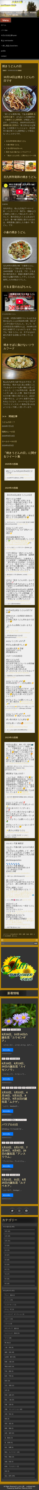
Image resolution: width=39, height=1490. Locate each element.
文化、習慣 (8, 1385)
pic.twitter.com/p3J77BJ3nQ (17, 673)
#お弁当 (18, 911)
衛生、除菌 (8, 1447)
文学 (6, 1390)
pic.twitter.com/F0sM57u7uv (22, 704)
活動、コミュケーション (12, 1409)
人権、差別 (8, 1347)
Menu (5, 20)
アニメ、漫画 (9, 1295)
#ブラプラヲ (13, 893)
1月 (3, 1143)
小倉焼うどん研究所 (13, 120)
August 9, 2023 (21, 770)
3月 (7, 1088)
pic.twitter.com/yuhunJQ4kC (17, 832)
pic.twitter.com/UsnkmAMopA (18, 633)
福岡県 (30, 114)
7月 (3, 1175)
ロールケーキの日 (9, 441)
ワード (7, 1338)
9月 (24, 1088)
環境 (6, 1419)
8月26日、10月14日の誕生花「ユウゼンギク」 (15, 1037)
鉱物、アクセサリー (11, 1466)
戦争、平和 (8, 1376)
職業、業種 (8, 1428)
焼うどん (14, 936)
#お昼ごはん (11, 913)
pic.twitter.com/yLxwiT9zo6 (17, 572)
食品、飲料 (29, 934)
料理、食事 (22, 934)
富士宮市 (13, 125)
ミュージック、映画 (11, 1333)
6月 (3, 1059)
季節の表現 (8, 1366)
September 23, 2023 (23, 837)
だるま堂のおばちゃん (14, 148)
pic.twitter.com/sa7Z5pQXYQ (18, 924)
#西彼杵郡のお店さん (23, 895)
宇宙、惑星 (8, 1371)
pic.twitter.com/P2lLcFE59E (17, 545)
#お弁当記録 (27, 911)
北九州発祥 (8, 936)
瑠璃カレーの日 (8, 432)
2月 (3, 1088)
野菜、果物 (8, 1457)
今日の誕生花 (15, 1029)
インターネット (9, 1304)
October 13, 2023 (10, 798)
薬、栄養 (7, 1442)
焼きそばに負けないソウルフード (18, 152)
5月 (16, 1088)
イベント (7, 1300)
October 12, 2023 (26, 927)
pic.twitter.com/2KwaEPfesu (17, 475)
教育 (6, 1381)
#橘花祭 (25, 792)
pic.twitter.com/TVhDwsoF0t (17, 519)
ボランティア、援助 (11, 1328)
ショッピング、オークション (13, 1314)
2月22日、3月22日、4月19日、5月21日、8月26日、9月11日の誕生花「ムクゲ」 (15, 1097)
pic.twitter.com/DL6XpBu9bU (18, 873)
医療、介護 (8, 1362)
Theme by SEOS (27, 1488)
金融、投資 (8, 1461)
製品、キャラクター (19, 1120)
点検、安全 (8, 1414)
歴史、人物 (8, 1400)
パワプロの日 (10, 1124)
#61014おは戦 (21, 543)
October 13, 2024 (22, 524)
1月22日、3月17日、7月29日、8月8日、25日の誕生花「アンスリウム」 (15, 1152)
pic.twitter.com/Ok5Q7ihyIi (17, 727)
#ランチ (20, 913)
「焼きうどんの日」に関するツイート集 (21, 155)
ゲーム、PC (8, 1309)
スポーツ (7, 1319)
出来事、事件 (9, 1357)
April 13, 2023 (26, 900)
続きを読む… (7, 1050)
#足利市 (26, 723)
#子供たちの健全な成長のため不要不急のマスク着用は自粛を (20, 921)
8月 (8, 1029)
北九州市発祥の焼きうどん (16, 141)
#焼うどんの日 (12, 631)
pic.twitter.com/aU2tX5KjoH (17, 763)
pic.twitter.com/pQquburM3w (18, 601)
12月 (6, 1241)
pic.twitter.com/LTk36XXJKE (17, 897)
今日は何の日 (14, 934)
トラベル (7, 1323)
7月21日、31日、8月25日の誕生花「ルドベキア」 (14, 1182)
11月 (6, 1236)
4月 (12, 1088)
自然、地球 (8, 1433)
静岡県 (6, 125)
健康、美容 (8, 1352)
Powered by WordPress (14, 1488)
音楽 (6, 1471)
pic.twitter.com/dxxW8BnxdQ (18, 794)
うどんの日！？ (8, 422)
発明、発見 (8, 1423)
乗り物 (7, 1343)
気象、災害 (8, 1404)
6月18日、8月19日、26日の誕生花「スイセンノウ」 (14, 1066)
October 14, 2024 (26, 603)
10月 (4, 1029)
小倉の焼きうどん (12, 145)
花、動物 (7, 1438)
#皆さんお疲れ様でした (20, 890)
